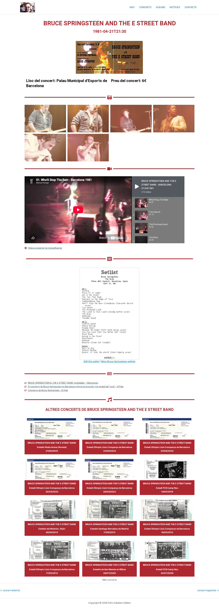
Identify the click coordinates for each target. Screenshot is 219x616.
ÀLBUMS (160, 7)
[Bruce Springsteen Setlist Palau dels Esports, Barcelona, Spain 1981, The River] (109, 313)
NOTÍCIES (175, 7)
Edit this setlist (91, 361)
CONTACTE (191, 7)
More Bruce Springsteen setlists (118, 361)
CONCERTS (145, 7)
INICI (132, 7)
